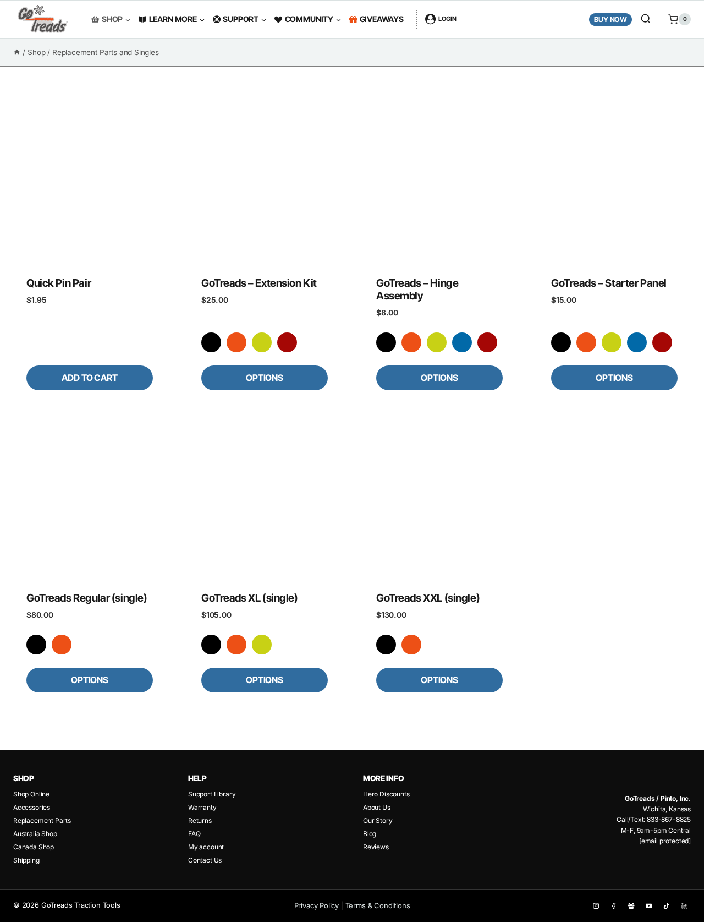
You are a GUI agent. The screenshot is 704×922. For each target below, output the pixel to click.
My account (206, 847)
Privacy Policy (316, 905)
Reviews (376, 847)
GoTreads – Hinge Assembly (417, 289)
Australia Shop (35, 834)
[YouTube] (649, 905)
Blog (369, 834)
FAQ (194, 834)
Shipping (26, 860)
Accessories (31, 807)
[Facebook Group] (631, 905)
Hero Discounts (386, 794)
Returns (200, 820)
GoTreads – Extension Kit (259, 283)
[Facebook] (613, 905)
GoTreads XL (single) (249, 597)
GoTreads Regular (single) (86, 597)
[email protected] (665, 841)
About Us (377, 807)
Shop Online (31, 794)
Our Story (377, 820)
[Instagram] (596, 905)
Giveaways (382, 19)
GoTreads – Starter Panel (609, 283)
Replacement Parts (42, 820)
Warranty (202, 807)
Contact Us (205, 860)
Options (264, 377)
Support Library (211, 794)
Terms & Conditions (377, 905)
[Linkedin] (684, 905)
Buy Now (610, 19)
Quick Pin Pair (58, 283)
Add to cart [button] (89, 377)
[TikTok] (667, 905)
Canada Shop (33, 847)
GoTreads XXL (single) (428, 597)
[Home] (17, 52)
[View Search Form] (645, 19)
